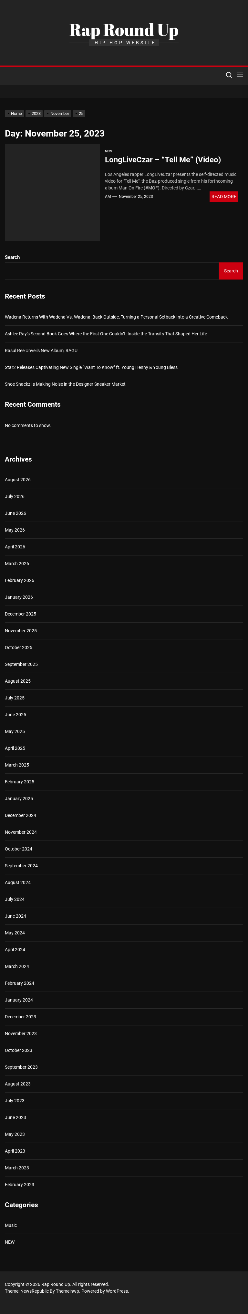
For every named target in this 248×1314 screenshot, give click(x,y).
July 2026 (15, 496)
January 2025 (19, 798)
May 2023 (15, 1134)
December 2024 (20, 815)
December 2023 (20, 1016)
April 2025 (15, 748)
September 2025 (21, 664)
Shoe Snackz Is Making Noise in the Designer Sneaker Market (65, 384)
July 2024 (15, 899)
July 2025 (15, 697)
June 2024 (15, 916)
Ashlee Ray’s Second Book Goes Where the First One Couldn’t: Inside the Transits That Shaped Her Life (106, 333)
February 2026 (19, 580)
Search (12, 257)
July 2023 (15, 1100)
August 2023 (18, 1083)
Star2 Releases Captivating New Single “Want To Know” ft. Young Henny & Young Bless (91, 367)
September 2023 (21, 1067)
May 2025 (15, 731)
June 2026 (15, 513)
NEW (108, 151)
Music (11, 1225)
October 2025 (18, 647)
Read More (224, 196)
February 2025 (19, 781)
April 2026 (15, 546)
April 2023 (15, 1151)
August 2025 (18, 681)
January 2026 (19, 597)
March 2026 (17, 563)
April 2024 (15, 949)
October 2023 (18, 1050)
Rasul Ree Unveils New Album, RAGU (41, 350)
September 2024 (21, 865)
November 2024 (21, 832)
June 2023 (15, 1117)
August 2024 (18, 882)
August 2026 (18, 479)
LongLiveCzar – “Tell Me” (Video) (163, 159)
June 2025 (15, 714)
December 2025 (20, 613)
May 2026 (15, 530)
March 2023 (17, 1167)
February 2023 (19, 1184)
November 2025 (21, 630)
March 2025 (17, 765)
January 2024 (19, 1000)
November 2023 (21, 1033)
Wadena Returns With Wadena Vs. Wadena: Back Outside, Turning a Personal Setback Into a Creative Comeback (116, 317)
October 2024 (18, 848)
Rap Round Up (124, 29)
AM (108, 196)
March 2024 (17, 966)
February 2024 (19, 983)
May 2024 (15, 932)
